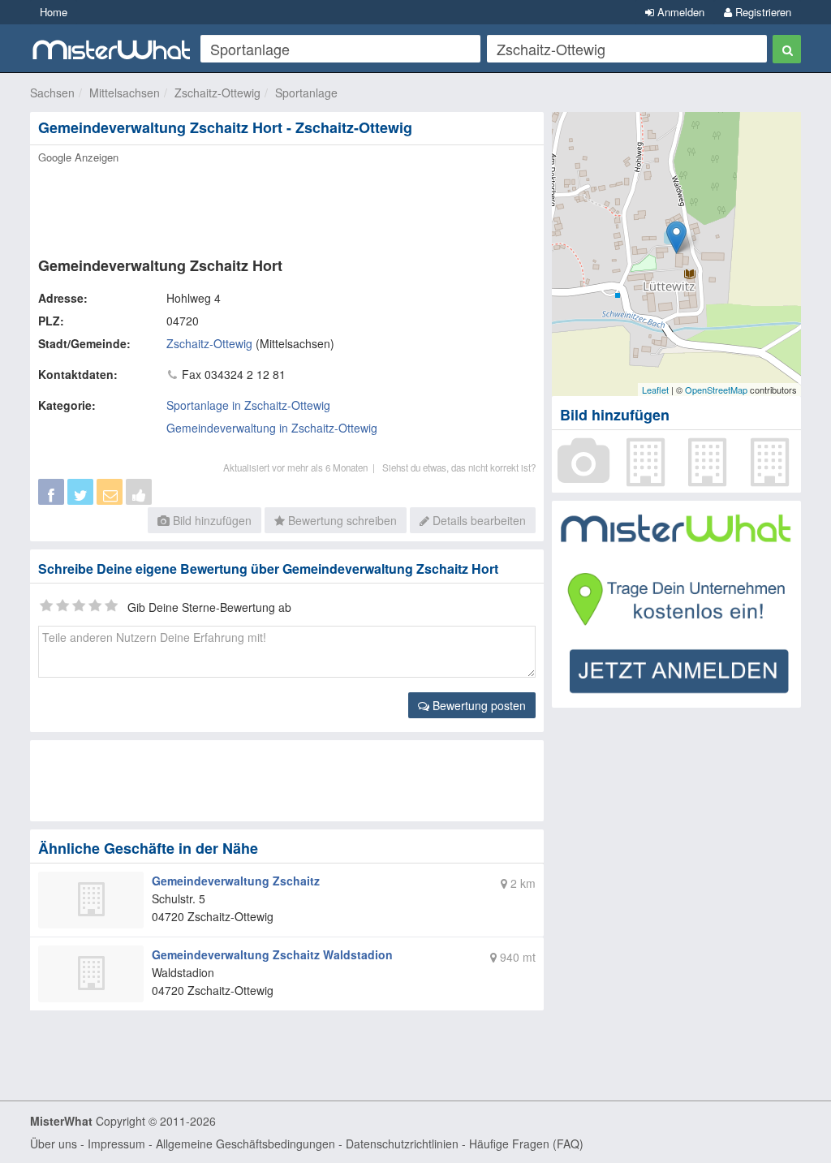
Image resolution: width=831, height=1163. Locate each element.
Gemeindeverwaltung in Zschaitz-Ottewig (271, 428)
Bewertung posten (477, 705)
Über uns (53, 1143)
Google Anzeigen (78, 157)
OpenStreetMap (716, 389)
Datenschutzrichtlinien (402, 1143)
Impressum (116, 1143)
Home (53, 11)
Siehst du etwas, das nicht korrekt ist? (459, 467)
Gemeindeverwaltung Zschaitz (236, 880)
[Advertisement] (287, 205)
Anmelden (679, 11)
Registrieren (761, 11)
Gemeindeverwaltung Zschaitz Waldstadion (272, 954)
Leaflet (655, 389)
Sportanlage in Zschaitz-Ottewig (248, 405)
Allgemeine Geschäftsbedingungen (245, 1143)
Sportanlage (306, 92)
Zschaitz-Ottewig (217, 92)
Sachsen (52, 92)
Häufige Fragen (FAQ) (526, 1143)
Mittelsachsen (124, 92)
